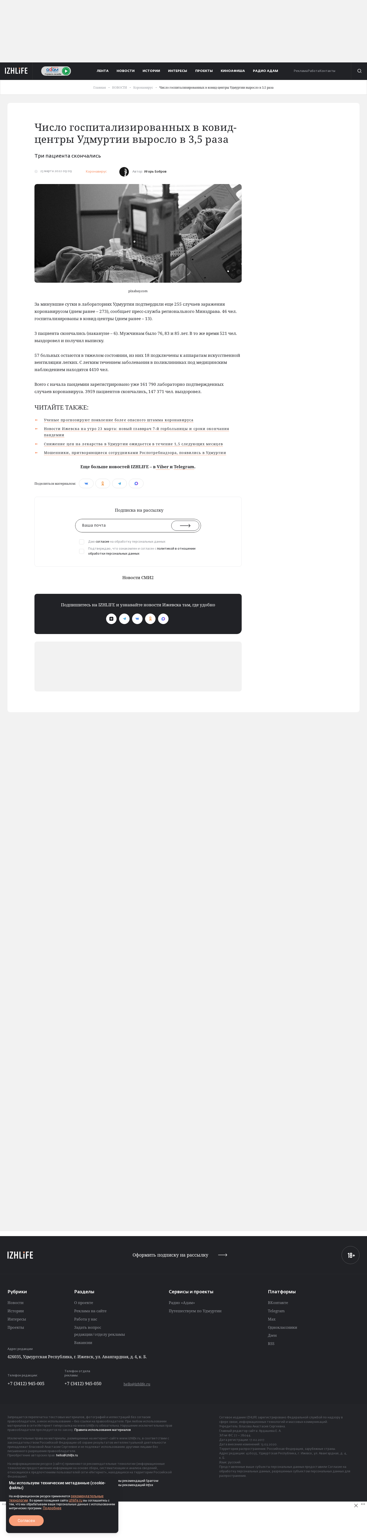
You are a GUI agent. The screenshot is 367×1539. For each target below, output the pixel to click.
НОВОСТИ (126, 71)
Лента (103, 71)
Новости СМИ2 (138, 577)
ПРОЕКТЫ (204, 71)
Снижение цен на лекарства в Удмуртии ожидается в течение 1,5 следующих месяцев (133, 443)
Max (272, 1319)
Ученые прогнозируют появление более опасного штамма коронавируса (119, 420)
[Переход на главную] (16, 70)
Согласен (26, 1520)
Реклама (301, 71)
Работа (313, 71)
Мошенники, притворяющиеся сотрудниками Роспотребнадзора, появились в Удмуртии (135, 452)
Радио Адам (265, 71)
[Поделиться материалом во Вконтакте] (86, 483)
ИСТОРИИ (151, 71)
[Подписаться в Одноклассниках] (150, 619)
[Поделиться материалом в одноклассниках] (102, 483)
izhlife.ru (75, 1500)
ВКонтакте (278, 1302)
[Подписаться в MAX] (163, 619)
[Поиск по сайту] (359, 70)
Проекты (15, 1327)
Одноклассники (282, 1327)
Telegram (184, 466)
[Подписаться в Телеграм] (124, 619)
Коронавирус (96, 171)
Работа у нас (85, 1319)
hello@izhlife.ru (137, 1384)
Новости (15, 1302)
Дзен (272, 1335)
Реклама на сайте (90, 1310)
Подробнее (52, 1508)
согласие (102, 541)
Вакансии (83, 1342)
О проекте (83, 1302)
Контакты (327, 71)
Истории (15, 1310)
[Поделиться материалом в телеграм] (119, 483)
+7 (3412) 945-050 (82, 1383)
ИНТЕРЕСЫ (177, 71)
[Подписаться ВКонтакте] (137, 619)
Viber (163, 466)
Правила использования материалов (102, 1430)
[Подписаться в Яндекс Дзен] (111, 619)
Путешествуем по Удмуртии (195, 1310)
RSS (271, 1343)
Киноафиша (233, 71)
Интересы (16, 1319)
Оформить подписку (170, 1255)
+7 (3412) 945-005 (25, 1383)
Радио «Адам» (182, 1302)
